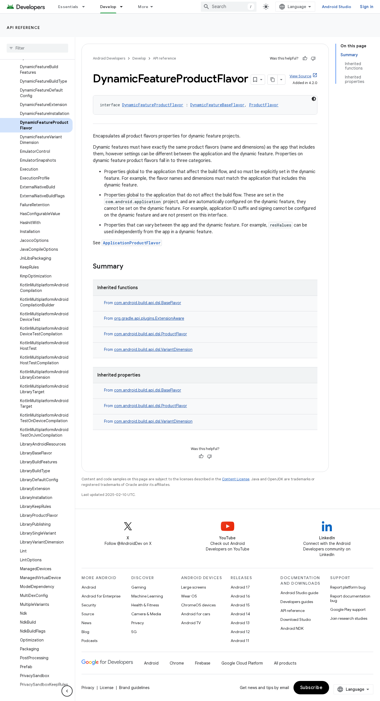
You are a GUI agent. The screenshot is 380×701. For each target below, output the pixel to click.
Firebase (202, 663)
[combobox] (228, 7)
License (106, 687)
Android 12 (240, 631)
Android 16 (240, 596)
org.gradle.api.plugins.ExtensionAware (149, 318)
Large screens (193, 587)
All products (285, 663)
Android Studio (336, 6)
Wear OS (189, 596)
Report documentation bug (350, 598)
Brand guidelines (134, 687)
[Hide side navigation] (67, 691)
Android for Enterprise (101, 596)
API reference (23, 27)
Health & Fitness (145, 604)
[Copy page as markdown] (273, 79)
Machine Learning (147, 596)
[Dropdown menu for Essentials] (85, 6)
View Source (300, 76)
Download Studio (295, 619)
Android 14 (240, 613)
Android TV (191, 622)
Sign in (366, 6)
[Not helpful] (313, 58)
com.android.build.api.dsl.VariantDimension (153, 349)
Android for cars (195, 613)
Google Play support (348, 609)
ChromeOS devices (198, 604)
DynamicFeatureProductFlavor (152, 104)
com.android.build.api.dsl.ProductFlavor (150, 333)
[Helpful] (305, 58)
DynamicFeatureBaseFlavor (217, 104)
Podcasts (89, 640)
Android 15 (240, 604)
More (143, 6)
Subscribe (311, 687)
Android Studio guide (299, 592)
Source (88, 613)
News (86, 622)
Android (89, 587)
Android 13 (240, 622)
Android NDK (291, 628)
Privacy (137, 622)
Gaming (138, 587)
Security (89, 604)
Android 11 (240, 640)
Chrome (177, 663)
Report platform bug (348, 587)
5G (134, 631)
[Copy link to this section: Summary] (128, 267)
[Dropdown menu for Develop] (123, 6)
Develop (108, 6)
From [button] (142, 302)
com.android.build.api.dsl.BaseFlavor (147, 302)
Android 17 (240, 587)
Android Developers (109, 58)
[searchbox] (37, 48)
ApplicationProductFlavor (132, 242)
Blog (85, 631)
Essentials (68, 6)
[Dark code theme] (313, 98)
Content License (236, 479)
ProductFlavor (263, 104)
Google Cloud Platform (242, 663)
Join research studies (348, 618)
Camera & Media (146, 613)
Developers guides (296, 601)
